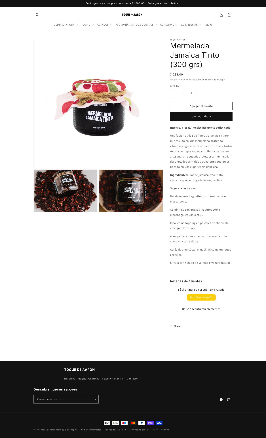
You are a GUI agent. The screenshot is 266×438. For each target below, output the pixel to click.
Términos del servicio (139, 429)
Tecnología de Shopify (66, 429)
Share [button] (177, 326)
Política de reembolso (91, 429)
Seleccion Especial (113, 378)
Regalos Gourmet (88, 378)
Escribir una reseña (201, 297)
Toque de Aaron (48, 429)
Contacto (132, 378)
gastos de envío (182, 79)
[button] (37, 15)
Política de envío (161, 429)
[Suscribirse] (94, 399)
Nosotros (69, 378)
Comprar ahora (201, 116)
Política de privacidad (115, 429)
